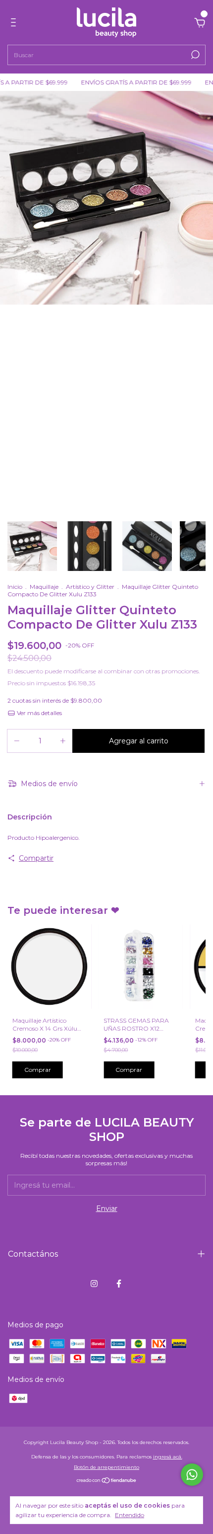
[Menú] (15, 23)
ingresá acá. (167, 1456)
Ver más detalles (38, 713)
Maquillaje (44, 586)
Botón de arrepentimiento (106, 1467)
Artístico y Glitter (90, 586)
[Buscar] (194, 54)
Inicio (14, 586)
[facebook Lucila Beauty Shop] (119, 1284)
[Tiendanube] (107, 1481)
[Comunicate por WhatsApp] (192, 1474)
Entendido (129, 1515)
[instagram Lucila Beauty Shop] (94, 1284)
